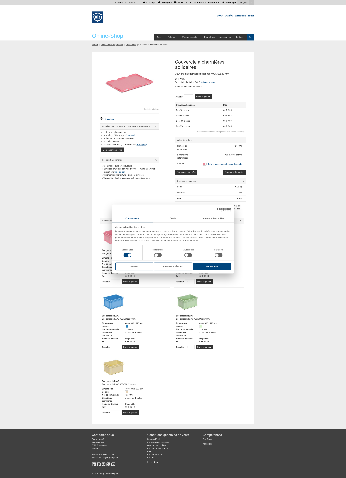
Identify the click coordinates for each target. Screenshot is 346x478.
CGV (149, 451)
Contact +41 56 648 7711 (128, 2)
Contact (150, 457)
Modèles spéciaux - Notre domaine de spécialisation (126, 126)
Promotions (209, 37)
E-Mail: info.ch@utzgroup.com (105, 457)
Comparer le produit (234, 172)
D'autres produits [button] (189, 37)
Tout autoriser (212, 266)
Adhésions (207, 444)
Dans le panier (203, 97)
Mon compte (230, 2)
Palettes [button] (171, 37)
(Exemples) (130, 135)
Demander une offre (112, 150)
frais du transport (208, 82)
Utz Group (149, 2)
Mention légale (154, 439)
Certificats (207, 439)
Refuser (134, 266)
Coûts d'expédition (155, 454)
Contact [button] (239, 37)
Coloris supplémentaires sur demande (224, 164)
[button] (245, 2)
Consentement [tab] (132, 218)
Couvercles (131, 44)
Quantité (179, 97)
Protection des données (158, 442)
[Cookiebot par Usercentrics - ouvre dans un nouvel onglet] (219, 210)
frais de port (119, 172)
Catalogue (165, 2)
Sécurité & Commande (112, 160)
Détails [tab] (173, 218)
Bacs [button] (159, 37)
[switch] (158, 255)
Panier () (214, 2)
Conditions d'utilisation (157, 448)
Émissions (109, 119)
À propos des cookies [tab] (213, 218)
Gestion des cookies (156, 445)
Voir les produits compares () (190, 2)
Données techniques (186, 181)
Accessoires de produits (112, 44)
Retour (95, 44)
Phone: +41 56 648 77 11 (103, 454)
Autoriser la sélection (173, 266)
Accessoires (225, 37)
